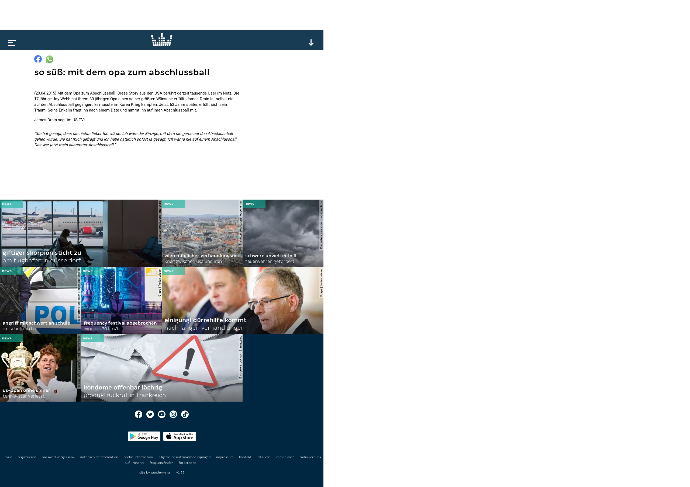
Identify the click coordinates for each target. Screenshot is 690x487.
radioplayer (285, 457)
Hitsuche (264, 457)
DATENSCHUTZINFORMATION (99, 457)
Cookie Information (139, 457)
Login (8, 457)
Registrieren (27, 457)
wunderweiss (161, 472)
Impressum (225, 457)
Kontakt (246, 457)
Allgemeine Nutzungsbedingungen (184, 457)
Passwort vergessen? (58, 457)
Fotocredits (187, 463)
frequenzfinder (162, 463)
